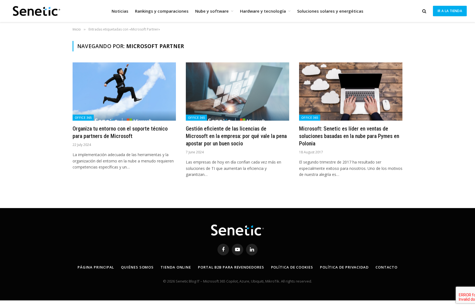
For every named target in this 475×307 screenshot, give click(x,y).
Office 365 (83, 117)
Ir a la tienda (450, 11)
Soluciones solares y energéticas (330, 11)
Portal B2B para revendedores (231, 267)
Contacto (386, 267)
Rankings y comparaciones (162, 11)
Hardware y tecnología (263, 11)
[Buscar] (424, 11)
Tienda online (176, 267)
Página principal (96, 267)
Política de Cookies (292, 267)
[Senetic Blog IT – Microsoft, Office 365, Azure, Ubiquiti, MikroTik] (35, 11)
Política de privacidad (344, 267)
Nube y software (212, 11)
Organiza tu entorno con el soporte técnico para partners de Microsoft (120, 132)
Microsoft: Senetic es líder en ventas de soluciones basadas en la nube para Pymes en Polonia (349, 136)
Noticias (120, 11)
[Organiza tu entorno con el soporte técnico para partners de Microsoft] (124, 91)
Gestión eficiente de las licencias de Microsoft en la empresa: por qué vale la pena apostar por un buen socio (236, 136)
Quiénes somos (137, 267)
